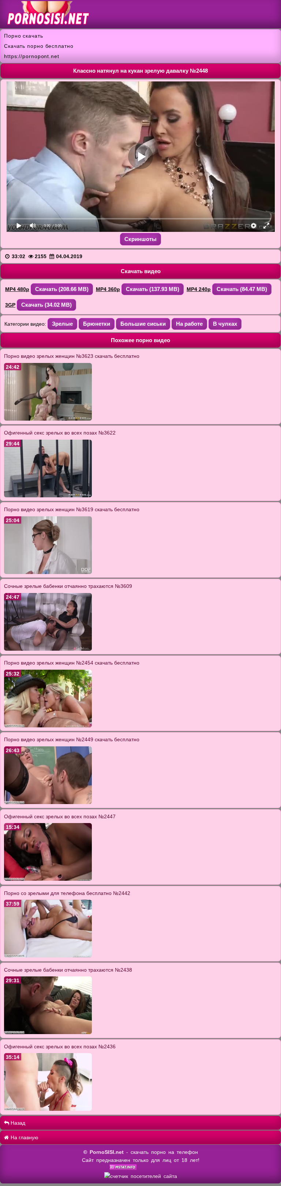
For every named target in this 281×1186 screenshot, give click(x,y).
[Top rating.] (123, 1168)
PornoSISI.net (107, 1152)
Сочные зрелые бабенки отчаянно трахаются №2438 (68, 970)
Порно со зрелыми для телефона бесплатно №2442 (67, 893)
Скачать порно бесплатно (39, 46)
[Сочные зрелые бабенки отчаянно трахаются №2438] (48, 1032)
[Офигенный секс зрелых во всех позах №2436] (48, 1109)
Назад (17, 1123)
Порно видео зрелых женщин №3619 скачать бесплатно (71, 509)
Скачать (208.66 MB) (62, 289)
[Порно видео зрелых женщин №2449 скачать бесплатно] (48, 802)
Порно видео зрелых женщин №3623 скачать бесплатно (71, 356)
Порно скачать (23, 36)
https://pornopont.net (31, 56)
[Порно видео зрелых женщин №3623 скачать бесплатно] (48, 419)
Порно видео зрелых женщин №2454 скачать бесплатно (71, 663)
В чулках (225, 324)
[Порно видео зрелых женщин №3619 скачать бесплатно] (48, 572)
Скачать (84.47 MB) (242, 289)
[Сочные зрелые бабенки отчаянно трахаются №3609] (48, 649)
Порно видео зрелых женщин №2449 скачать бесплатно (71, 739)
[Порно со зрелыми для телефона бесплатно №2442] (48, 956)
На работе (189, 324)
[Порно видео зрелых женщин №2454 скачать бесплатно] (48, 725)
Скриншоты (140, 239)
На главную (23, 1137)
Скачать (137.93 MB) (152, 289)
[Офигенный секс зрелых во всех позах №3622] (48, 495)
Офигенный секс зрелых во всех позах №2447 (60, 816)
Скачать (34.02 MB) (46, 305)
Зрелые (62, 324)
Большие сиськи (143, 324)
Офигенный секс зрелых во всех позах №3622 (60, 433)
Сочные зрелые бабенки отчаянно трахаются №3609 (68, 586)
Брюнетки (96, 324)
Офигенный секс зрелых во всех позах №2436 (60, 1046)
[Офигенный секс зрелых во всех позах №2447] (48, 879)
